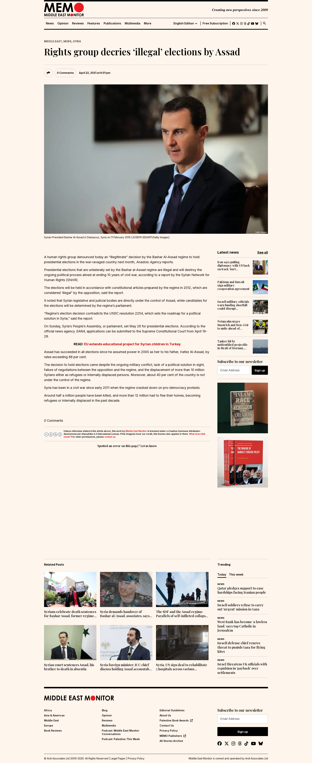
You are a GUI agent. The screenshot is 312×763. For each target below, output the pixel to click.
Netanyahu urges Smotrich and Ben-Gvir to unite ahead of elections (233, 325)
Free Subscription (215, 23)
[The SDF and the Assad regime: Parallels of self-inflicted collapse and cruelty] (182, 589)
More (147, 23)
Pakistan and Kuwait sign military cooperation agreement (233, 285)
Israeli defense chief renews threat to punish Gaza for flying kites (241, 647)
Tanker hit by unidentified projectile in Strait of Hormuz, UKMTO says (232, 344)
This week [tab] (236, 574)
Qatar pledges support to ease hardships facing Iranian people (241, 590)
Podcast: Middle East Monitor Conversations (120, 732)
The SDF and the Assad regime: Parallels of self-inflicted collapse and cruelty (181, 614)
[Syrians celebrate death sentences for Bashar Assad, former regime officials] (70, 589)
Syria (77, 41)
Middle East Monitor (136, 431)
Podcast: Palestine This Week (121, 739)
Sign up (260, 370)
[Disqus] (127, 498)
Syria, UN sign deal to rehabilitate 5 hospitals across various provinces (181, 667)
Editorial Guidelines (172, 710)
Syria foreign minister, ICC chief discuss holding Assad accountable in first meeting (126, 667)
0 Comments (65, 72)
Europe (48, 725)
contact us (109, 436)
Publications (112, 23)
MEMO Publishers (171, 735)
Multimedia (132, 23)
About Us (165, 715)
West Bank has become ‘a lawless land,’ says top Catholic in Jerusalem (242, 626)
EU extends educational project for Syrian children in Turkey (132, 344)
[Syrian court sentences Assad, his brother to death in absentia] (70, 642)
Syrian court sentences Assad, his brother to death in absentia (69, 667)
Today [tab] (221, 574)
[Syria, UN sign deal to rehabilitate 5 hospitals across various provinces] (182, 642)
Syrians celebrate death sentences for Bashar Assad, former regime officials (70, 614)
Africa (48, 710)
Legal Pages (117, 758)
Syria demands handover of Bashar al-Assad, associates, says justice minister (125, 614)
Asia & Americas (54, 715)
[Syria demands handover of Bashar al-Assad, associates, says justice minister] (126, 589)
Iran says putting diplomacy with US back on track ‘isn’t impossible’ (233, 265)
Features (93, 23)
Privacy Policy (169, 730)
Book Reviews (53, 730)
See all (262, 252)
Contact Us (167, 725)
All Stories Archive (171, 740)
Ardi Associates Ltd (256, 758)
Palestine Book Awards (174, 720)
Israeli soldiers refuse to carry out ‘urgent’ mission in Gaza (240, 607)
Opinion (62, 23)
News (50, 23)
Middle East (53, 41)
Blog (104, 710)
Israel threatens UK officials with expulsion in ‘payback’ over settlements (242, 668)
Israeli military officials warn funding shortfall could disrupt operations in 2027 (233, 305)
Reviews (78, 23)
